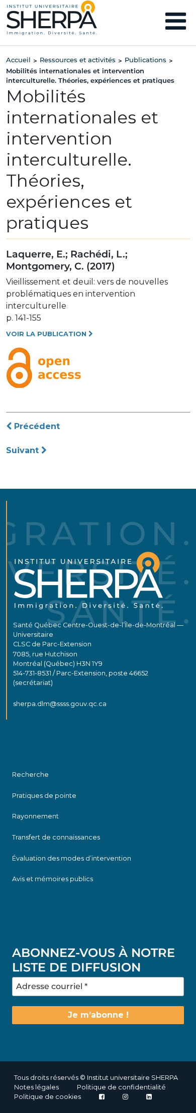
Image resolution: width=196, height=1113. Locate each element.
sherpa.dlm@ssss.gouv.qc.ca (60, 704)
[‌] (125, 1096)
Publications (145, 60)
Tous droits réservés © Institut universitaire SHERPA (96, 1077)
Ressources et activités (78, 60)
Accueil (18, 60)
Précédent (36, 426)
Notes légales (36, 1087)
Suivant (23, 450)
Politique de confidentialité (121, 1087)
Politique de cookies (47, 1096)
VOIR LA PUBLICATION (47, 334)
